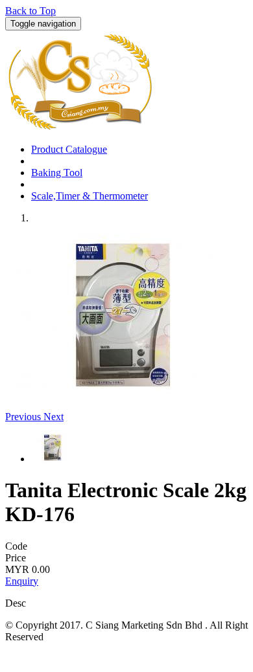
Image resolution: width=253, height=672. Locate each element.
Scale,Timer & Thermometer (89, 195)
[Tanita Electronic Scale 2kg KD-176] (118, 392)
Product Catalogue (69, 149)
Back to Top (30, 10)
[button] (24, 416)
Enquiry (21, 581)
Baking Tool (56, 172)
